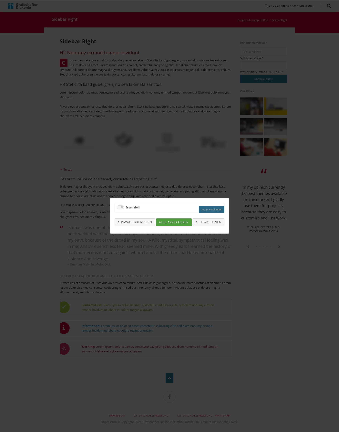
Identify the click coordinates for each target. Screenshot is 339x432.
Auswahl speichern (135, 222)
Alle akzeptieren (174, 222)
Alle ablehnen (209, 222)
